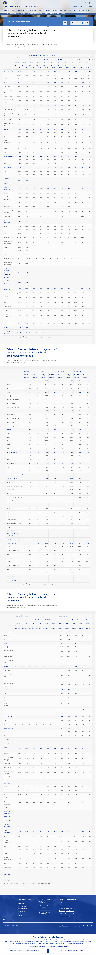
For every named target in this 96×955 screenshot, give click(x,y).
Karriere (90, 6)
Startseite (5, 13)
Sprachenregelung (64, 916)
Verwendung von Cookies (66, 911)
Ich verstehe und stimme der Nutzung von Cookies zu (25, 950)
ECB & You (82, 6)
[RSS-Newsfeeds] (91, 925)
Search (85, 3)
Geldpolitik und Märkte (9, 10)
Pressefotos (21, 911)
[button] (88, 3)
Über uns (75, 6)
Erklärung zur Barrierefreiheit (67, 913)
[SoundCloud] (87, 925)
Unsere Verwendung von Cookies (59, 946)
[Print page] (65, 23)
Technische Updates (45, 910)
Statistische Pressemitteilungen (34, 13)
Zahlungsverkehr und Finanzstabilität (27, 10)
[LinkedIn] (75, 925)
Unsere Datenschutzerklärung (38, 946)
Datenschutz (62, 906)
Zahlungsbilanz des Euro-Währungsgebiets (55, 13)
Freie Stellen (22, 906)
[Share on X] (72, 23)
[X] (71, 925)
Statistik (41, 10)
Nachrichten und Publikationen (67, 10)
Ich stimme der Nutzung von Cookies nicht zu (70, 950)
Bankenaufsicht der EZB (83, 10)
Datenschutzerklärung (65, 908)
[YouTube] (83, 925)
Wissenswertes (22, 908)
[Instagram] (79, 925)
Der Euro (47, 10)
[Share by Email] (87, 23)
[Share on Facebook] (77, 23)
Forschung (54, 10)
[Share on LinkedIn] (82, 23)
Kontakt (20, 913)
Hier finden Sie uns (24, 916)
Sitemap (6, 919)
